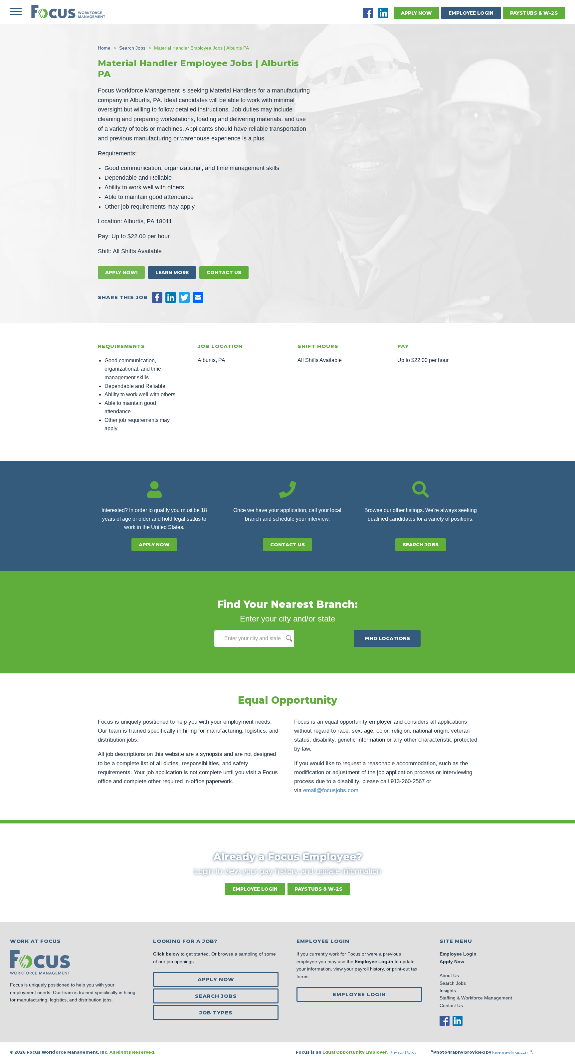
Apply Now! (121, 272)
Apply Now (416, 13)
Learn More (172, 272)
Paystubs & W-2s (534, 13)
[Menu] (16, 11)
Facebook (368, 13)
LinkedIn (383, 13)
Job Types (216, 1012)
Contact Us (224, 272)
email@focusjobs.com (330, 790)
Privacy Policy (403, 1052)
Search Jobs (421, 545)
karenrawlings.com (510, 1052)
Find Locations (387, 638)
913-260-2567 (408, 781)
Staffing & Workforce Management (476, 997)
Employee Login (471, 13)
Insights (448, 990)
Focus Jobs (68, 11)
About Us (449, 975)
